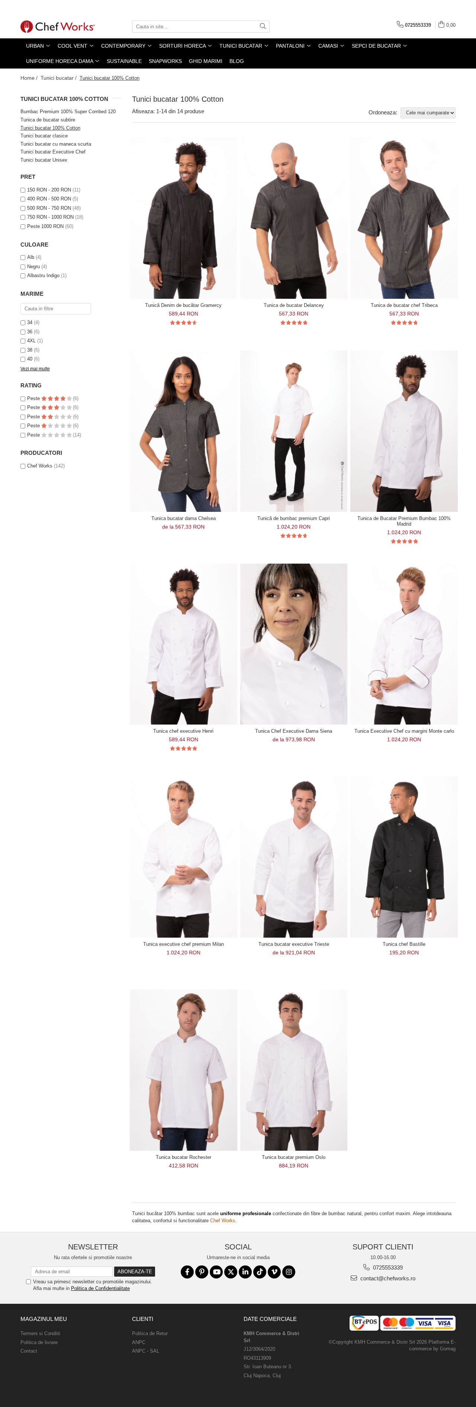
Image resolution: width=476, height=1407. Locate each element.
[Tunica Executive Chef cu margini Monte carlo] (404, 644)
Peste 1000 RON (45, 226)
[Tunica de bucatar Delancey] (294, 218)
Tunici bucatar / (59, 78)
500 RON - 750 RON (49, 208)
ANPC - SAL (145, 1351)
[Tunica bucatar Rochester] (183, 1070)
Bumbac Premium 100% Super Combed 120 (68, 111)
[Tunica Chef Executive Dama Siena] (294, 644)
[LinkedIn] (245, 1271)
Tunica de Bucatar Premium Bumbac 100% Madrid (404, 521)
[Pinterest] (201, 1271)
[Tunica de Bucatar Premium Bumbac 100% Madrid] (404, 431)
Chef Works (39, 466)
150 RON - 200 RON (49, 190)
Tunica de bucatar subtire (47, 120)
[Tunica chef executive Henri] (183, 644)
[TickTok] (259, 1271)
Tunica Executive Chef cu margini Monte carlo (404, 731)
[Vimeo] (274, 1271)
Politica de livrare (39, 1342)
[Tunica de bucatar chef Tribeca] (404, 218)
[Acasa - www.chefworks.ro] (57, 26)
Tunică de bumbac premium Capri (293, 518)
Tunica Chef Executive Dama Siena (293, 731)
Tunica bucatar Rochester (183, 1157)
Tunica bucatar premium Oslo (293, 1157)
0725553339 (387, 1267)
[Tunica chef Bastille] (404, 857)
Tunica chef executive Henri (183, 731)
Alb (30, 257)
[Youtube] (216, 1271)
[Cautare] (263, 26)
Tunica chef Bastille (404, 944)
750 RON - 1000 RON (50, 217)
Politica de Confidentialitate (100, 1288)
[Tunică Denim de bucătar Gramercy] (183, 218)
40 (29, 359)
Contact (28, 1351)
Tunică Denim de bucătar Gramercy (183, 305)
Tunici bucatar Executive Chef (53, 152)
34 (29, 322)
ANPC (138, 1342)
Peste (34, 398)
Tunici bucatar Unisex (43, 160)
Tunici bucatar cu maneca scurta (55, 144)
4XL (31, 340)
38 (29, 350)
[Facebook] (187, 1271)
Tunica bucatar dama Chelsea (183, 518)
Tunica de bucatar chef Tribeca (404, 305)
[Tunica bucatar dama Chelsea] (183, 431)
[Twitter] (230, 1271)
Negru (33, 266)
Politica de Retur (150, 1333)
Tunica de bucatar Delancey (294, 305)
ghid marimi (205, 61)
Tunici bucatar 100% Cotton (50, 128)
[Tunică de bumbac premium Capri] (294, 431)
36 (29, 332)
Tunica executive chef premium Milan (183, 944)
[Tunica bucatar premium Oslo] (294, 1070)
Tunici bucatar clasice (44, 136)
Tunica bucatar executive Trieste (293, 944)
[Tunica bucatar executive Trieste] (294, 857)
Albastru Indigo (43, 275)
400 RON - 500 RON (49, 199)
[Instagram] (288, 1271)
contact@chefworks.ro (387, 1278)
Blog (236, 61)
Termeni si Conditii (40, 1333)
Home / (29, 78)
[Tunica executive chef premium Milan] (183, 857)
